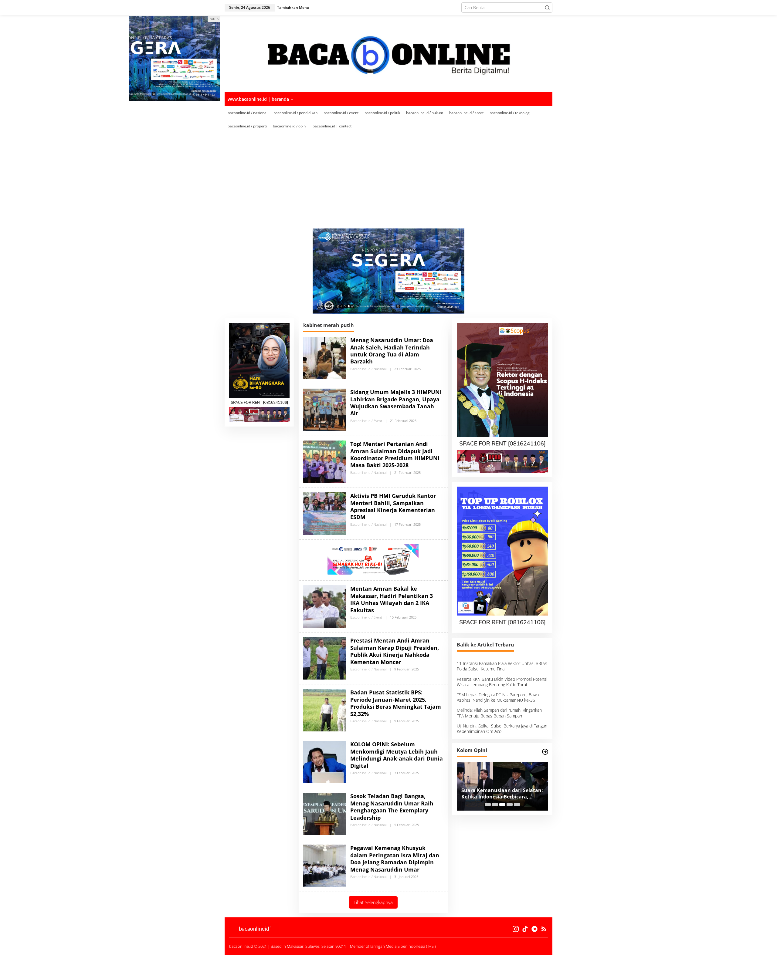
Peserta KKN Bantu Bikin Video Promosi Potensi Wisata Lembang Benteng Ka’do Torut (502, 681)
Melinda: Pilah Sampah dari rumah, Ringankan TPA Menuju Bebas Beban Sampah (499, 713)
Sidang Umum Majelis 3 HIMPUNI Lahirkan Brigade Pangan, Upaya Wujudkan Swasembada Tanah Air (396, 402)
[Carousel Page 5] (517, 804)
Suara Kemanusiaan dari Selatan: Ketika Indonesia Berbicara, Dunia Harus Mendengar (502, 793)
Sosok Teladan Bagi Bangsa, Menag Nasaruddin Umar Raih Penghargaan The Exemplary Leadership (391, 806)
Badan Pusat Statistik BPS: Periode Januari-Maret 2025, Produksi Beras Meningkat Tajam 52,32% (395, 703)
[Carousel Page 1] (488, 804)
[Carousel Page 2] (495, 804)
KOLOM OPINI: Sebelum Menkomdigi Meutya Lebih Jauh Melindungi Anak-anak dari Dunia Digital (396, 755)
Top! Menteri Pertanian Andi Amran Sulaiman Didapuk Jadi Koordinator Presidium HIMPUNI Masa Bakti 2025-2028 (394, 454)
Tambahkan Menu (293, 7)
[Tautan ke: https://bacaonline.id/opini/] (545, 751)
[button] (547, 7)
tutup (214, 19)
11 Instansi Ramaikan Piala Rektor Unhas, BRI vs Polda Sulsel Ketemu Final (502, 666)
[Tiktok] (525, 929)
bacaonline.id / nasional (368, 368)
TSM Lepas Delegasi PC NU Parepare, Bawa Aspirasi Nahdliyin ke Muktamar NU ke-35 (498, 697)
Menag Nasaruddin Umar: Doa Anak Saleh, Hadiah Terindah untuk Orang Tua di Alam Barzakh (391, 350)
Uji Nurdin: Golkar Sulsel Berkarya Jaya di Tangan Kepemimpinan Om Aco (502, 728)
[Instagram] (516, 929)
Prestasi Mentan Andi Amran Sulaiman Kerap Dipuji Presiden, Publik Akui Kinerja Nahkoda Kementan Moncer (394, 651)
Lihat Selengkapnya (373, 902)
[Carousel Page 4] (510, 804)
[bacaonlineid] (388, 53)
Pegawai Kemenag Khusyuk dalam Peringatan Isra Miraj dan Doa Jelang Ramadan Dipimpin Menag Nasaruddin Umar (394, 858)
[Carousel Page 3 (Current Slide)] (502, 804)
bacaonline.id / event (366, 420)
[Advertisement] (397, 182)
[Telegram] (534, 929)
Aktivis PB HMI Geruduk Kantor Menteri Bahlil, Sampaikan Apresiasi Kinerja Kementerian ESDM (393, 506)
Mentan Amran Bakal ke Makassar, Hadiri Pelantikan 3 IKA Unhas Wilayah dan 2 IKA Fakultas (391, 599)
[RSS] (544, 929)
